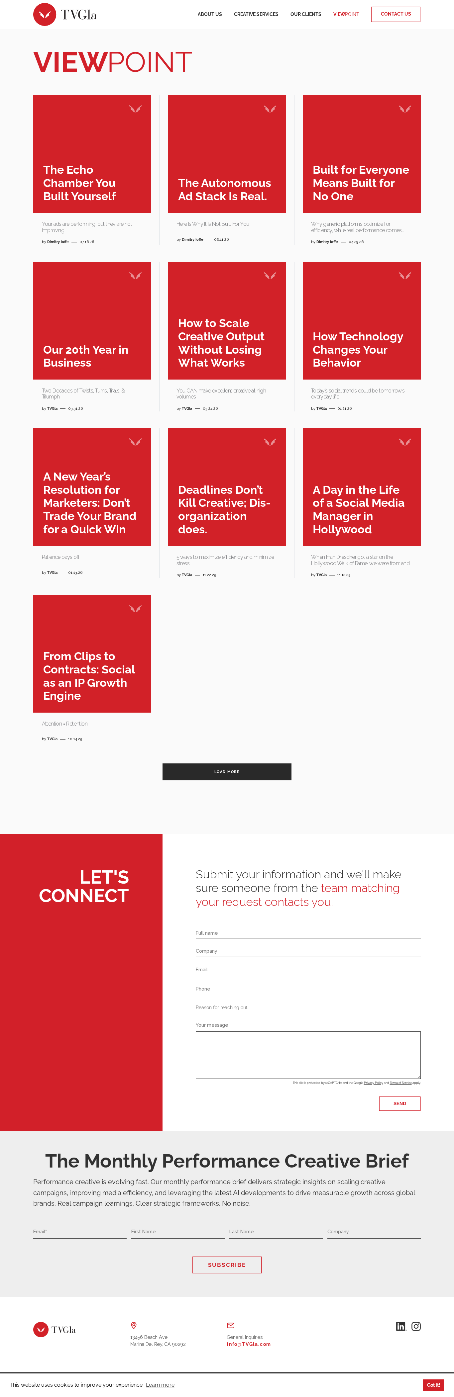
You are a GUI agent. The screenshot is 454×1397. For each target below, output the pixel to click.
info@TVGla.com (249, 1344)
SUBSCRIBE (227, 1264)
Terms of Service (401, 1083)
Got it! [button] (433, 1385)
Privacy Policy (373, 1083)
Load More (227, 772)
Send (400, 1103)
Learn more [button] (160, 1385)
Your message (212, 1025)
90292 (158, 1341)
